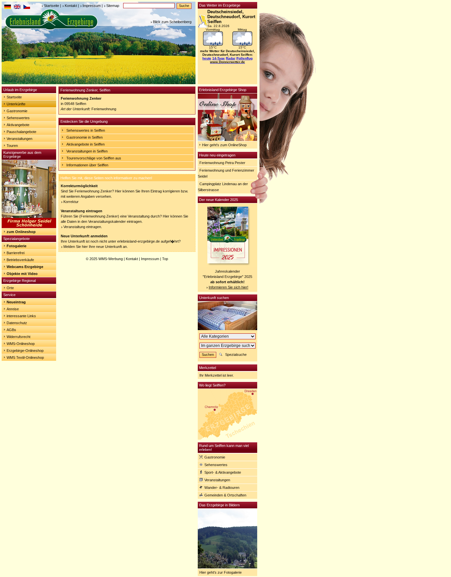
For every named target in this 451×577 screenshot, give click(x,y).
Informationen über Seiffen (87, 165)
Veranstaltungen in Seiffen (87, 151)
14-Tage (218, 58)
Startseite (51, 6)
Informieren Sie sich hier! (228, 287)
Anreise (13, 309)
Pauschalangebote (21, 132)
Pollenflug (244, 58)
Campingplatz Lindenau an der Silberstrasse (223, 187)
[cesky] (26, 8)
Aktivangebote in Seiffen (85, 144)
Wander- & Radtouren (221, 488)
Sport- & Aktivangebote (222, 472)
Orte (10, 288)
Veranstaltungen (19, 139)
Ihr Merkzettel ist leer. (216, 375)
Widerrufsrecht (18, 337)
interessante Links (21, 316)
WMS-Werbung (110, 259)
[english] (17, 8)
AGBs (11, 330)
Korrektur (71, 202)
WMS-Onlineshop (21, 344)
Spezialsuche (236, 354)
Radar (230, 58)
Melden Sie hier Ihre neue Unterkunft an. (95, 247)
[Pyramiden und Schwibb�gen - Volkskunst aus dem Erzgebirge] (29, 227)
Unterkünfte (16, 104)
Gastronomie (17, 111)
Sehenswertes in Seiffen (85, 130)
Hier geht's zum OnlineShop (224, 145)
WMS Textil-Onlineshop (25, 357)
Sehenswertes (18, 118)
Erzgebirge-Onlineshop (25, 351)
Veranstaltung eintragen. (82, 227)
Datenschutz (17, 323)
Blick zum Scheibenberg (172, 22)
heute (206, 58)
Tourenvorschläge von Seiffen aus (93, 158)
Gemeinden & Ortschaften (225, 495)
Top (165, 259)
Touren (12, 146)
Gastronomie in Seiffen (84, 137)
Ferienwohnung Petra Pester (222, 163)
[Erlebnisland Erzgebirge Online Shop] (227, 140)
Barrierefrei (15, 253)
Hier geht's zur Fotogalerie (220, 572)
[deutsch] (7, 8)
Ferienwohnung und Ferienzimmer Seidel (226, 173)
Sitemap (112, 6)
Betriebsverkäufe (20, 260)
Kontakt (71, 6)
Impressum (92, 6)
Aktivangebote (18, 125)
